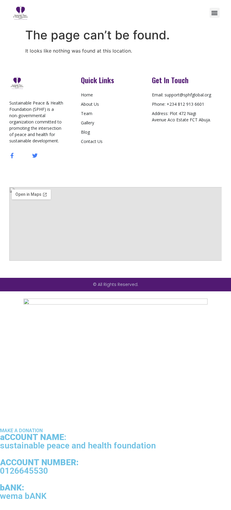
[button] (215, 13)
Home (87, 95)
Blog (85, 132)
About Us (90, 104)
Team (86, 113)
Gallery (87, 123)
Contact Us (92, 141)
